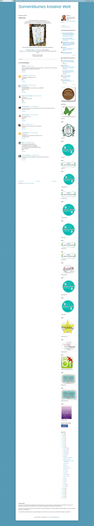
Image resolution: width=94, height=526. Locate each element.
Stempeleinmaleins (66, 79)
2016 (63, 446)
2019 (63, 441)
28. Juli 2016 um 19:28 (34, 155)
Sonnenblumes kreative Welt (44, 6)
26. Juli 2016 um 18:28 (29, 66)
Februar (64, 484)
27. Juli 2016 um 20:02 (29, 142)
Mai (64, 479)
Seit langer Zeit (66, 466)
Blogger (58, 517)
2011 (63, 494)
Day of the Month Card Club (68, 70)
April (64, 481)
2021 (63, 438)
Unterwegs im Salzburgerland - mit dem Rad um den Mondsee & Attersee (68, 49)
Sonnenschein (66, 463)
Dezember (65, 448)
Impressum (64, 25)
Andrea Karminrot (25, 114)
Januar (64, 486)
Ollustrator (49, 517)
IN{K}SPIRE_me (66, 65)
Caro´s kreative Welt (26, 155)
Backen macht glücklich (67, 52)
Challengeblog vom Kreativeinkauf (35, 49)
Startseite (38, 181)
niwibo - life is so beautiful (68, 38)
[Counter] (64, 427)
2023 (63, 435)
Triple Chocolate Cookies (67, 53)
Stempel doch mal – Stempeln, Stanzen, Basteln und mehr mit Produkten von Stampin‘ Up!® (69, 43)
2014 (63, 489)
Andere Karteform (66, 474)
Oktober (64, 451)
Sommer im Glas (66, 476)
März (64, 483)
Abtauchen (65, 464)
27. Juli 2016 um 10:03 (28, 124)
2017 (63, 445)
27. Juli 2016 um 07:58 (33, 114)
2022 (63, 437)
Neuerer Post (21, 181)
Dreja (23, 124)
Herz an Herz (65, 471)
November (65, 449)
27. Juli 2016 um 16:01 (33, 132)
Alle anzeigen (74, 84)
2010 (63, 496)
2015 (63, 488)
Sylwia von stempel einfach (27, 95)
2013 (63, 491)
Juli (64, 456)
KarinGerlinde (24, 85)
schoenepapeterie (25, 132)
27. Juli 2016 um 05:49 (34, 106)
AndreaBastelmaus (25, 106)
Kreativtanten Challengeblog (68, 60)
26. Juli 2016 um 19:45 (31, 75)
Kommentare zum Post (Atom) (28, 183)
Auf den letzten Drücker (67, 457)
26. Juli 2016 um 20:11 (32, 85)
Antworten (24, 71)
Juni (64, 478)
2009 (63, 497)
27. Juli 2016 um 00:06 (37, 95)
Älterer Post (54, 181)
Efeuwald (64, 47)
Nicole (35, 22)
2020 (63, 440)
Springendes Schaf (66, 459)
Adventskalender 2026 (66, 45)
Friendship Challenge (67, 75)
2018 (63, 443)
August (64, 454)
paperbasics (25, 51)
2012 (63, 493)
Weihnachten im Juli (67, 468)
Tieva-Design (24, 75)
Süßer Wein (65, 469)
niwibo (23, 142)
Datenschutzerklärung (66, 27)
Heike (69, 15)
